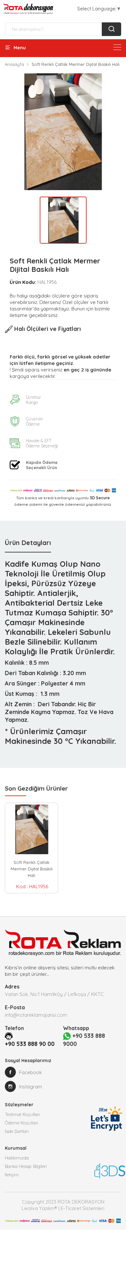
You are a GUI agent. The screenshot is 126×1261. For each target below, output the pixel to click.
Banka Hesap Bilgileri (26, 1166)
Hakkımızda (17, 1158)
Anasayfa (14, 64)
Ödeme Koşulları (21, 1123)
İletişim (12, 1175)
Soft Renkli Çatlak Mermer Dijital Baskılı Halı (32, 869)
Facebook (30, 1072)
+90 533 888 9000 (84, 1040)
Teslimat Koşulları (22, 1114)
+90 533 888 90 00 (30, 1044)
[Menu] (117, 47)
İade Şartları (17, 1131)
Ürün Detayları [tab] (28, 543)
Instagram (30, 1087)
